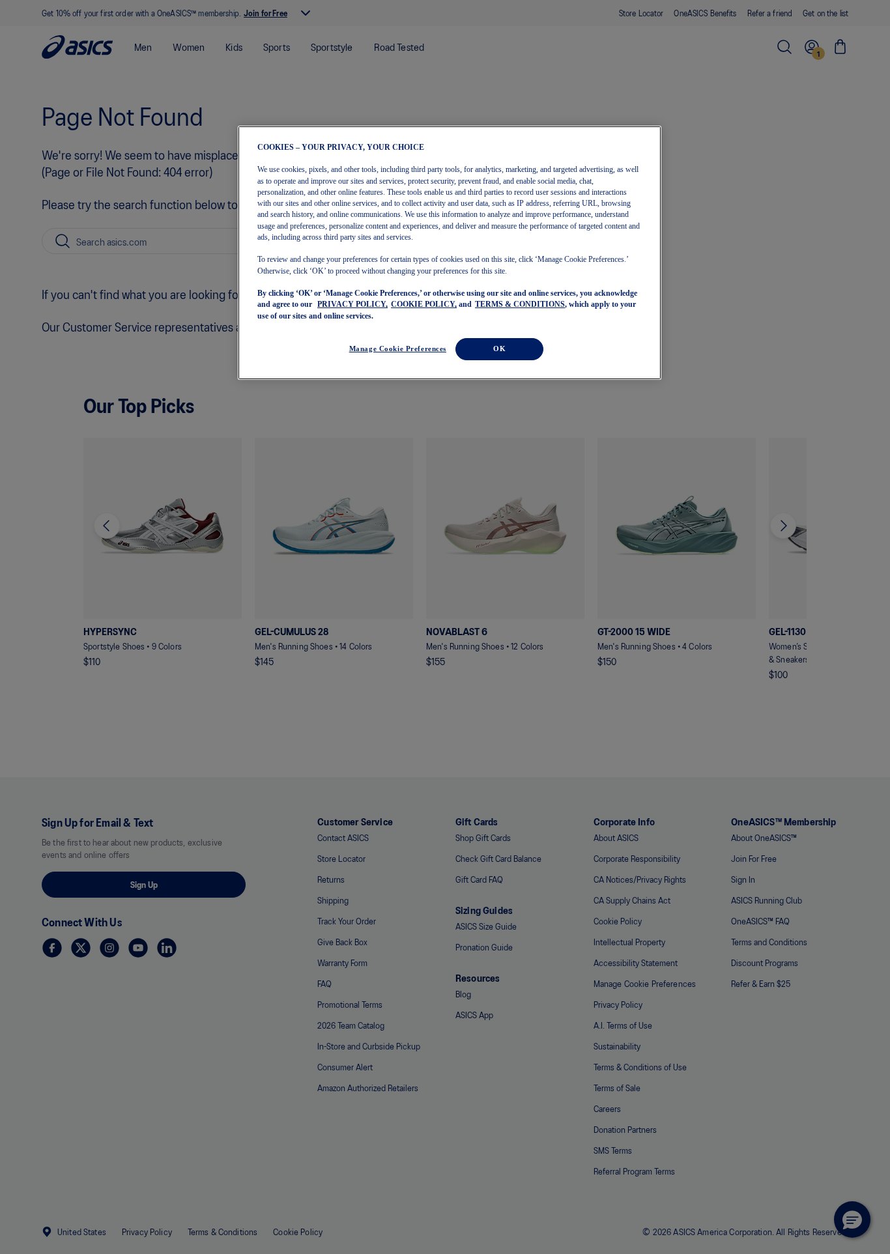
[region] (449, 253)
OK (499, 348)
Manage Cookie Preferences (397, 348)
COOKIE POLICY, (424, 304)
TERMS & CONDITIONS (520, 304)
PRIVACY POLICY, (352, 304)
